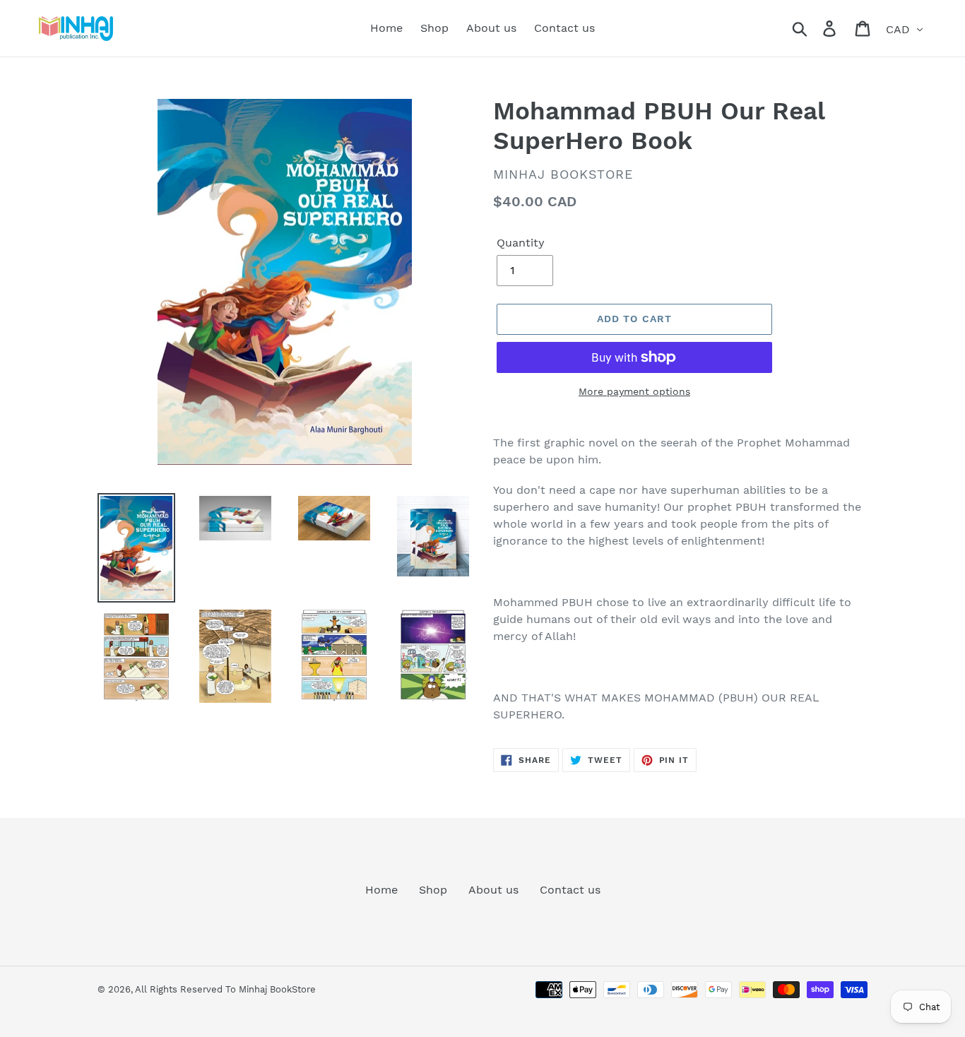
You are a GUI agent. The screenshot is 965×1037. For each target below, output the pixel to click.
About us (493, 889)
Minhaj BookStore (277, 989)
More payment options (634, 391)
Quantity (521, 242)
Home (381, 889)
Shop (433, 889)
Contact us (570, 889)
